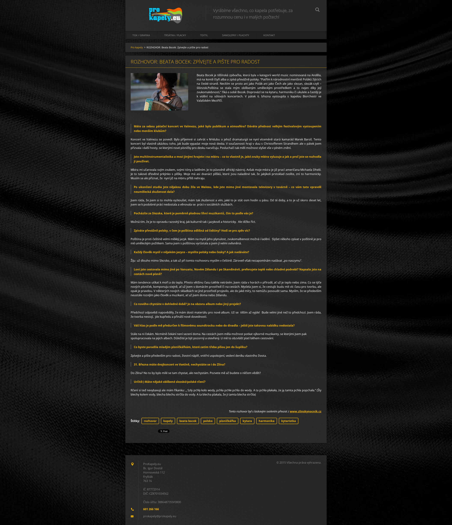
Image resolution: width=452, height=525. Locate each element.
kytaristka (288, 421)
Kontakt (269, 35)
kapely (168, 421)
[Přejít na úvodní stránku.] (165, 12)
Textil (204, 35)
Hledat (317, 10)
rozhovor (150, 421)
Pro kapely (137, 47)
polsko (208, 421)
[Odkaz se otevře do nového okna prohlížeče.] (159, 91)
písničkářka (227, 421)
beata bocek (188, 421)
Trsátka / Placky (175, 35)
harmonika (267, 421)
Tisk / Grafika (141, 35)
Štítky (135, 421)
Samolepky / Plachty (235, 35)
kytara (247, 421)
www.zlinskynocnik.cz (305, 411)
